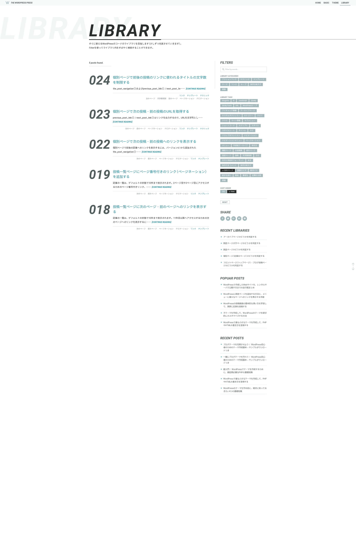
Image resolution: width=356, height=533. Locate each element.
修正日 (254, 145)
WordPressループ (250, 106)
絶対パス (254, 170)
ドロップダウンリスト (231, 135)
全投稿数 (238, 150)
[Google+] (233, 218)
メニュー (225, 145)
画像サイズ (241, 170)
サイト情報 (235, 121)
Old (223, 192)
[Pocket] (245, 218)
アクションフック (229, 79)
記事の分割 (256, 175)
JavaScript (242, 101)
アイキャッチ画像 (229, 111)
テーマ (225, 84)
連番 (224, 180)
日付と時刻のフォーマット (233, 160)
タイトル (242, 130)
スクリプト (243, 126)
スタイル (255, 126)
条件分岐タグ (255, 84)
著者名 (245, 175)
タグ (252, 130)
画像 (224, 89)
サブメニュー (249, 121)
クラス (225, 121)
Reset (225, 202)
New (233, 192)
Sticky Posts (227, 106)
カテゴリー (248, 116)
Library (345, 3)
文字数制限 (247, 155)
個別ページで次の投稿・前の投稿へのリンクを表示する (154, 141)
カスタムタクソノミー (231, 116)
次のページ (228, 170)
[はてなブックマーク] (239, 218)
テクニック (244, 79)
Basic (326, 3)
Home (318, 3)
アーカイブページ (247, 111)
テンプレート (259, 79)
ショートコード (228, 126)
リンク (234, 84)
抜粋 (237, 155)
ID (233, 101)
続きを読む (226, 175)
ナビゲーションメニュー (232, 140)
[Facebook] (222, 218)
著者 (237, 175)
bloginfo (225, 101)
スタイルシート (228, 130)
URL (237, 106)
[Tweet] (228, 218)
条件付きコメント (229, 165)
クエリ (260, 116)
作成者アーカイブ (240, 145)
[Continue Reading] (195, 89)
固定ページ (226, 155)
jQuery (253, 101)
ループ (243, 84)
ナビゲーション (250, 135)
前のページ (250, 150)
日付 (257, 155)
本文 (249, 160)
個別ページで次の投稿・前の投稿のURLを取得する (151, 111)
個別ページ (226, 150)
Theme (335, 3)
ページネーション (253, 140)
